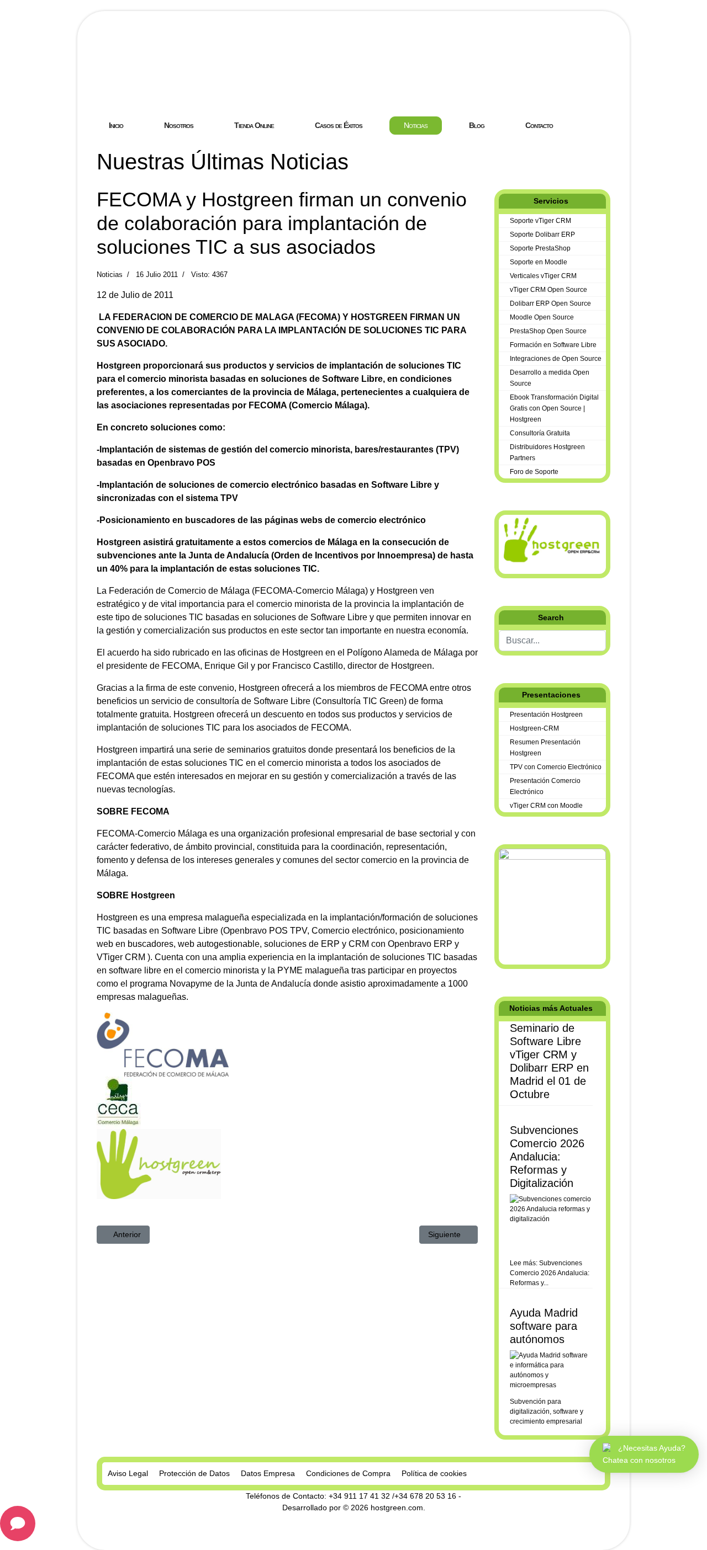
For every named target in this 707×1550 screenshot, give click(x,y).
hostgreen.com (397, 1507)
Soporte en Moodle (538, 262)
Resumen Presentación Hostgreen (545, 747)
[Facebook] (497, 154)
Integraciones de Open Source (556, 359)
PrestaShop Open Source (548, 331)
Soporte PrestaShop (540, 248)
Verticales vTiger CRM (543, 276)
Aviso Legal (128, 1473)
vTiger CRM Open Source (548, 290)
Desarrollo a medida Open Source (549, 378)
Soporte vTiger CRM (540, 221)
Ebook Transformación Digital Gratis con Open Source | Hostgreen (554, 408)
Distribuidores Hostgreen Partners (547, 452)
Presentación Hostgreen (546, 714)
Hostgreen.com (179, 85)
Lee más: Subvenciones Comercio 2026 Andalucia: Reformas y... (549, 1273)
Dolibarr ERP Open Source (550, 303)
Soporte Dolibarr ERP (542, 234)
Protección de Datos (194, 1473)
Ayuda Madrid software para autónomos (544, 1326)
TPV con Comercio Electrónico (556, 767)
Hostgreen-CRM (534, 728)
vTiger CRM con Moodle (546, 805)
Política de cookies (434, 1473)
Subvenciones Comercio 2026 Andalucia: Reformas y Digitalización (547, 1156)
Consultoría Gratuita (540, 433)
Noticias (110, 274)
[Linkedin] (515, 154)
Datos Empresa (268, 1473)
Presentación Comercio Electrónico (545, 786)
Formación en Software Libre (553, 345)
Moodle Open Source (542, 317)
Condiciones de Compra (348, 1473)
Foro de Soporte (534, 472)
